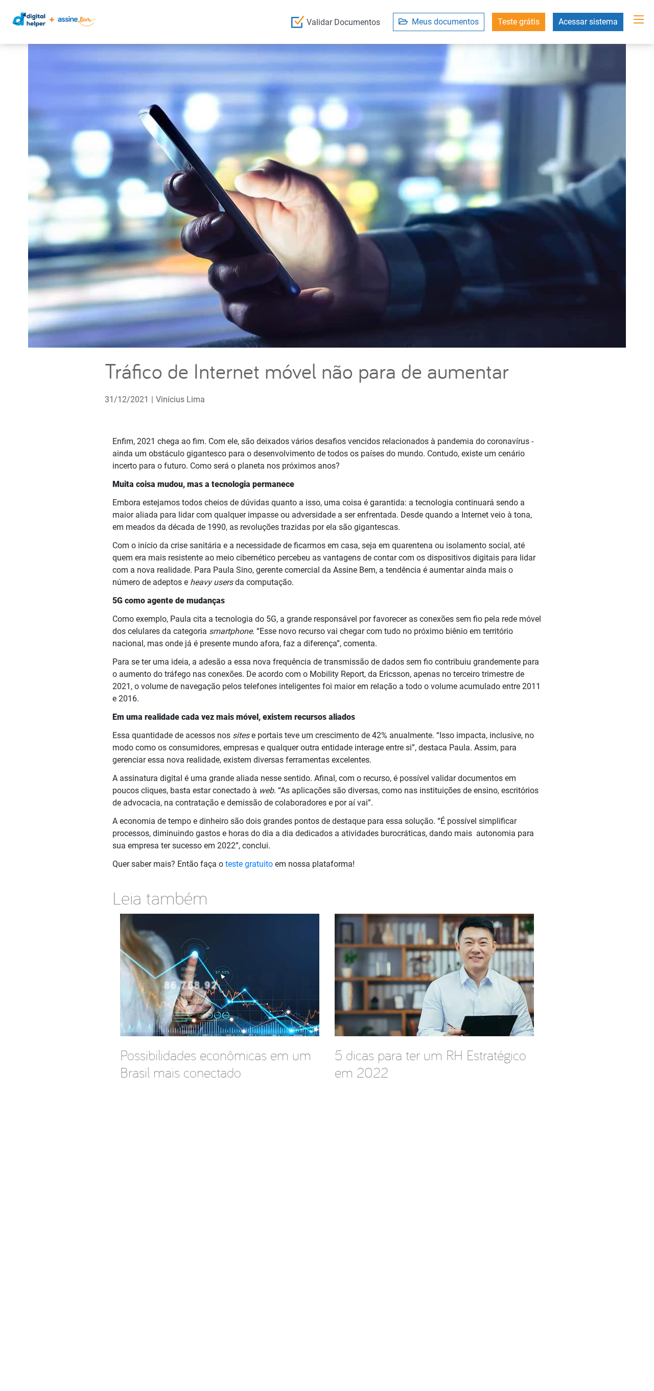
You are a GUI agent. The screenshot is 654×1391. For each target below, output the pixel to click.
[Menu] (638, 19)
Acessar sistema (588, 22)
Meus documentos (443, 22)
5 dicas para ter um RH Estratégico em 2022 (430, 1063)
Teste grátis (519, 22)
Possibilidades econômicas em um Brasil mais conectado (215, 1063)
